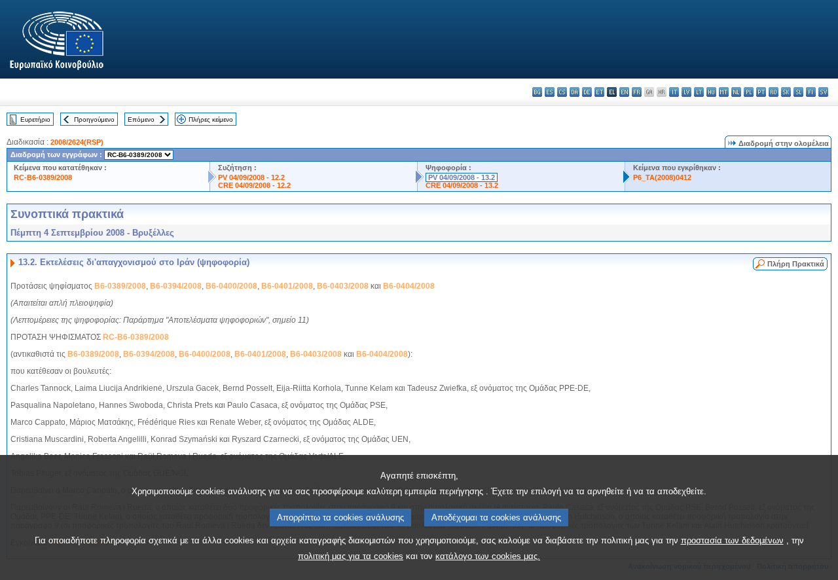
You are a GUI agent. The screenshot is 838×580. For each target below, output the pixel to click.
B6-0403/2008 (343, 286)
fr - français (637, 92)
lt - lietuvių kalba (699, 92)
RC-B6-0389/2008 (43, 177)
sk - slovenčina (786, 92)
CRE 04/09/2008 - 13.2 (462, 185)
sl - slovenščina (798, 92)
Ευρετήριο (35, 119)
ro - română (773, 92)
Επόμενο (141, 119)
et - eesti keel (599, 92)
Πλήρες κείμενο (211, 119)
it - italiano (674, 92)
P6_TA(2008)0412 (662, 177)
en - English (624, 92)
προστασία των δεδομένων (732, 540)
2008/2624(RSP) (76, 142)
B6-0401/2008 (287, 286)
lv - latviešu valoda (686, 92)
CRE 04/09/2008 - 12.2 (254, 185)
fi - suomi (811, 92)
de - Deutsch (587, 92)
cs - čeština (562, 92)
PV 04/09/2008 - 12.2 (251, 177)
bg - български (537, 92)
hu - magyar (711, 92)
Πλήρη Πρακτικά (795, 264)
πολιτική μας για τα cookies (350, 556)
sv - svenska (823, 92)
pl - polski (749, 92)
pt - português (761, 92)
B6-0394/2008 (176, 286)
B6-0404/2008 (409, 286)
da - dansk (574, 92)
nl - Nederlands (736, 92)
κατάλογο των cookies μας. (487, 556)
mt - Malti (724, 92)
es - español (550, 92)
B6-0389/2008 (120, 286)
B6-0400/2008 (231, 286)
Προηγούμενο (94, 119)
